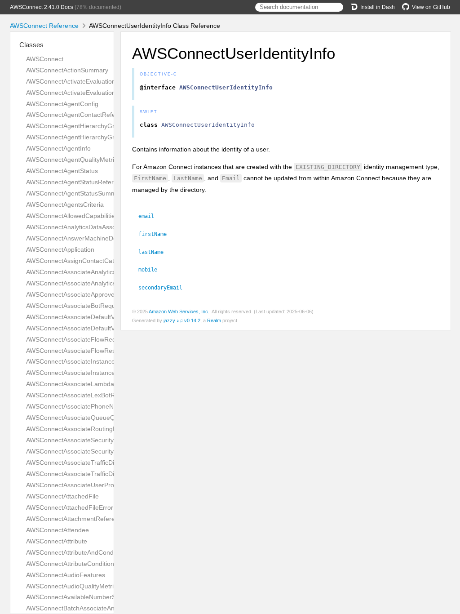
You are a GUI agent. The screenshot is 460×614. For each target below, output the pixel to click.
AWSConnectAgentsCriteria (65, 204)
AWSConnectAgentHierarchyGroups (77, 137)
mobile (151, 270)
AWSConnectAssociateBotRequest (75, 305)
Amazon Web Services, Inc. (179, 311)
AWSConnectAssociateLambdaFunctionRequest (94, 383)
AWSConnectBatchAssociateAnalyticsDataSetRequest (102, 608)
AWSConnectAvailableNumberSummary (82, 597)
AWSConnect (44, 58)
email (150, 216)
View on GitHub (431, 7)
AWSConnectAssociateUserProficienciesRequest (95, 485)
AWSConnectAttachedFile (62, 496)
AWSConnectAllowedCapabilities (72, 215)
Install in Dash (377, 7)
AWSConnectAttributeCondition (70, 563)
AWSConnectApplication (60, 249)
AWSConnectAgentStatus (62, 170)
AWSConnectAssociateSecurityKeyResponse (89, 451)
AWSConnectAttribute (56, 541)
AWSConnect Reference (44, 25)
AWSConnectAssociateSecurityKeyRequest (87, 440)
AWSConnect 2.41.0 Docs (41, 7)
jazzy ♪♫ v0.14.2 (182, 320)
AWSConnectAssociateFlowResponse (79, 350)
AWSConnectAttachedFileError (69, 507)
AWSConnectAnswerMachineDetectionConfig (90, 238)
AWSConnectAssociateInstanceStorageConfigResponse (105, 372)
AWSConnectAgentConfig (62, 103)
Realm (214, 320)
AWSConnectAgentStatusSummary (75, 193)
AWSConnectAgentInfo (58, 148)
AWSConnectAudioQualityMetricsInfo (78, 586)
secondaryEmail (164, 288)
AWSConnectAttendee (57, 530)
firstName (156, 234)
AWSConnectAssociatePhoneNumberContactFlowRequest (108, 406)
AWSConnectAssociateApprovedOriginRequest (92, 294)
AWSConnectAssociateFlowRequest (77, 339)
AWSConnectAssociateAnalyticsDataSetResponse (97, 283)
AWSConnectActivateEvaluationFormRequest (90, 81)
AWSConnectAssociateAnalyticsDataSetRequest (94, 272)
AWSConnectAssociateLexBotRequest (80, 395)
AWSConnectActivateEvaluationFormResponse (92, 92)
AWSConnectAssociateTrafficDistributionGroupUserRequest (110, 462)
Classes (31, 45)
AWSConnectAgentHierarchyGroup (75, 125)
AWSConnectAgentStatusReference (77, 182)
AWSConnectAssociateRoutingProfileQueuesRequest (101, 428)
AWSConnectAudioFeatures (65, 574)
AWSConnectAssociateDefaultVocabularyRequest (96, 316)
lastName (155, 252)
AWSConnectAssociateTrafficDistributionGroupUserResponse (113, 473)
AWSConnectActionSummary (67, 70)
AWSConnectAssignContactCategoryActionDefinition (100, 260)
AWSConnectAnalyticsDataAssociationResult (89, 227)
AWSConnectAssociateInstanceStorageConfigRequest (103, 361)
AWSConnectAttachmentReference (75, 518)
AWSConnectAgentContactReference (79, 114)
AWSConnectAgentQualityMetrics (73, 159)
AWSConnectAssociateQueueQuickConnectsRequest (101, 417)
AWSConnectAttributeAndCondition (75, 552)
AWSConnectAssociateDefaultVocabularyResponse (98, 328)
